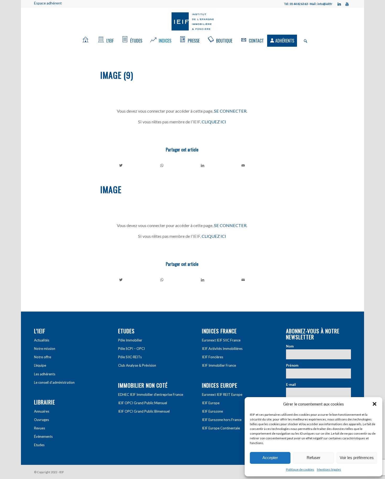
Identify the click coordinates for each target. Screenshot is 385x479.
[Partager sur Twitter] (121, 165)
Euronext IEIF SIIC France (221, 340)
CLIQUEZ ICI (214, 121)
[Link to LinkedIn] (339, 4)
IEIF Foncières (212, 357)
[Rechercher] (303, 40)
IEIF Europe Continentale (221, 428)
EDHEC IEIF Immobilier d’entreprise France (150, 394)
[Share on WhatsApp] (162, 165)
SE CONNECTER (230, 110)
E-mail (292, 384)
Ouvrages (41, 420)
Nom (290, 346)
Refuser (313, 457)
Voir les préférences (357, 457)
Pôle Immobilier (130, 340)
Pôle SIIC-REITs (130, 357)
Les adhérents (44, 374)
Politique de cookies (300, 469)
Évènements (43, 436)
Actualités (41, 340)
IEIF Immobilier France (219, 365)
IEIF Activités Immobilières (222, 348)
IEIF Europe (210, 403)
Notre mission (44, 348)
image (111, 189)
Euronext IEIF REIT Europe (222, 394)
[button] (374, 404)
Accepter (270, 457)
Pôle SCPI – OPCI (131, 348)
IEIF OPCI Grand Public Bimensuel (144, 411)
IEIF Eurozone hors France (221, 420)
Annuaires (41, 411)
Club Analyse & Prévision (137, 365)
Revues (39, 428)
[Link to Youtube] (347, 4)
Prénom (293, 365)
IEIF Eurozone (212, 411)
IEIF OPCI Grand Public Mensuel (142, 403)
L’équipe (40, 365)
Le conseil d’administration (54, 382)
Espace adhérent (48, 3)
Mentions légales (329, 469)
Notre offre (42, 357)
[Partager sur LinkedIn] (202, 165)
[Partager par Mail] (243, 165)
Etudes (39, 445)
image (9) (116, 75)
